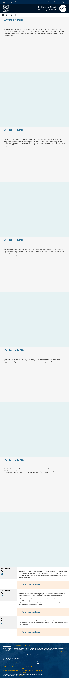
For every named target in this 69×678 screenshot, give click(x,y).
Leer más (62, 651)
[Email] (3, 14)
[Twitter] (11, 14)
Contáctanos (29, 662)
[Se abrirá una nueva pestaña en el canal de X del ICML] (63, 2)
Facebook (28, 654)
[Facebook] (15, 14)
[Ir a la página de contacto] (38, 664)
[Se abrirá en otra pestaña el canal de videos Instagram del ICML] (37, 661)
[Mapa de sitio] (3, 2)
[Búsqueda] (11, 2)
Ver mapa (18, 662)
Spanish (16, 1)
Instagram (28, 659)
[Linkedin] (7, 14)
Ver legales (20, 675)
